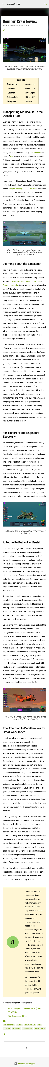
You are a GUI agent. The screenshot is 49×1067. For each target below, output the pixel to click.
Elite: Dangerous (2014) (17, 1016)
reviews (7, 1028)
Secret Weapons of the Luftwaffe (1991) (24, 1008)
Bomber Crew (9, 1025)
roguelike (16, 1028)
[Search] (45, 4)
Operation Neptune (33, 281)
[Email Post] (4, 1022)
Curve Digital (30, 1025)
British (19, 1025)
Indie (39, 1025)
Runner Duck (27, 1028)
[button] (4, 30)
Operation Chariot (17, 281)
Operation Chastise (11, 285)
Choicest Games (13, 4)
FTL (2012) (12, 1012)
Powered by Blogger (26, 1064)
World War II (40, 1028)
